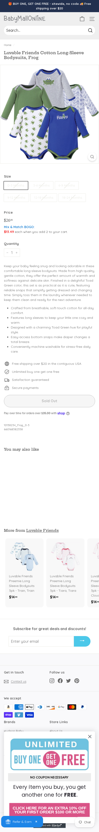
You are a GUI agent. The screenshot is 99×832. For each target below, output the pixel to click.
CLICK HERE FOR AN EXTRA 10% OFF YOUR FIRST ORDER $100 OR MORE (49, 810)
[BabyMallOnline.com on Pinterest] (76, 680)
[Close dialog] (89, 736)
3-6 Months (41, 185)
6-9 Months (66, 185)
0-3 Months (15, 185)
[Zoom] (92, 157)
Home (7, 45)
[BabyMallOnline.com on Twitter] (68, 680)
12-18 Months (43, 197)
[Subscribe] (82, 641)
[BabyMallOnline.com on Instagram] (52, 680)
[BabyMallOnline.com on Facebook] (60, 680)
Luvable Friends (42, 530)
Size (7, 176)
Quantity (11, 243)
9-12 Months (16, 197)
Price (8, 212)
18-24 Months (72, 197)
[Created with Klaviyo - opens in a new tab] (49, 825)
